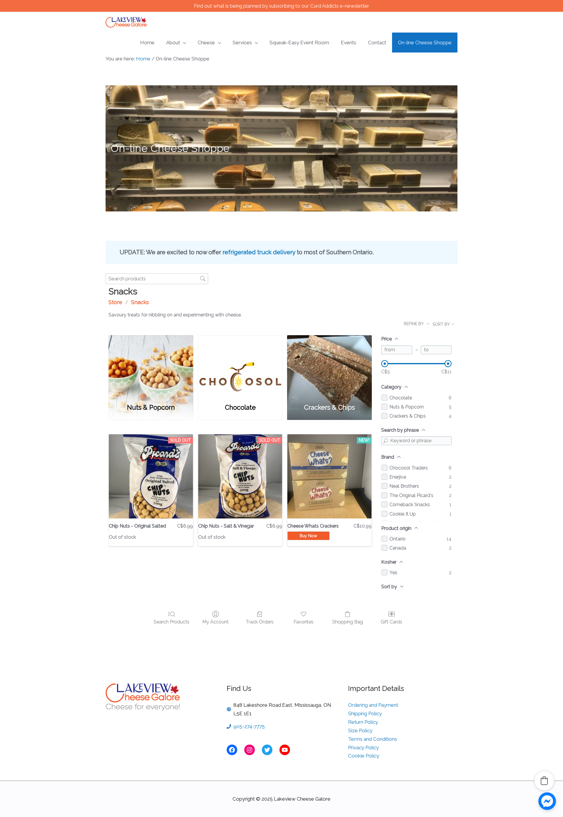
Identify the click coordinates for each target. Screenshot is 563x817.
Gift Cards (391, 622)
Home (143, 59)
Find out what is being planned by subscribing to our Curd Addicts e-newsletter (281, 6)
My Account (215, 622)
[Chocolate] (240, 365)
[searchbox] (157, 278)
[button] (544, 781)
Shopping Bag (347, 622)
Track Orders (260, 622)
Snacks (140, 302)
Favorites (303, 622)
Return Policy (363, 722)
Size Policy (360, 730)
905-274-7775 (249, 726)
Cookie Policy (363, 756)
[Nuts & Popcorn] (150, 365)
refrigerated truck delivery (259, 252)
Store (115, 302)
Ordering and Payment (373, 705)
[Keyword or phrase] (385, 440)
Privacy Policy (363, 747)
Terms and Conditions (372, 739)
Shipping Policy (365, 713)
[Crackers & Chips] (329, 365)
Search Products (171, 622)
